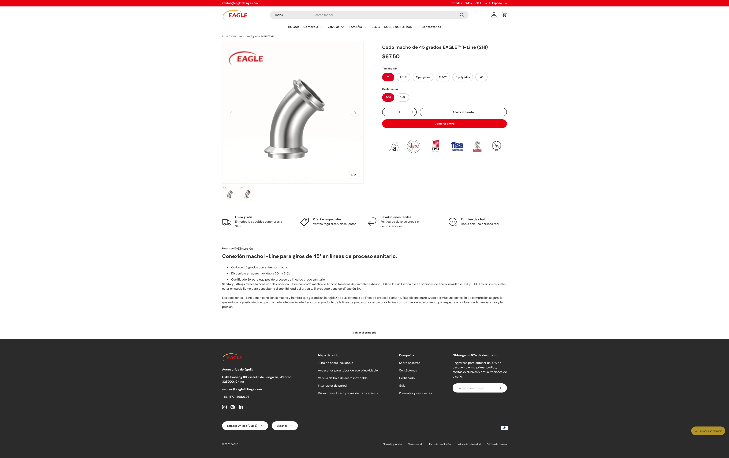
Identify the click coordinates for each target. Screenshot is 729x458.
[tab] (230, 248)
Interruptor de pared (332, 386)
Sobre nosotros (409, 363)
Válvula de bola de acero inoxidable (343, 378)
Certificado (407, 378)
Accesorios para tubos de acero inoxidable (348, 370)
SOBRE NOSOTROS (398, 27)
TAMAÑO (355, 27)
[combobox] (369, 15)
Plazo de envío (415, 444)
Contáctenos (431, 27)
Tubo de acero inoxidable (335, 363)
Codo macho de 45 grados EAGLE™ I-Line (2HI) (254, 36)
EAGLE (234, 444)
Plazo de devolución (440, 444)
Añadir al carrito (463, 112)
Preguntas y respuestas (415, 393)
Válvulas (333, 27)
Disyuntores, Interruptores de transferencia (348, 393)
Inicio (225, 36)
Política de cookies (497, 444)
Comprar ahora (444, 123)
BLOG (376, 27)
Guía (402, 386)
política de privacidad (469, 444)
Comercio (310, 27)
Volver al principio (364, 332)
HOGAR (293, 27)
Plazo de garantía (392, 444)
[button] (504, 15)
